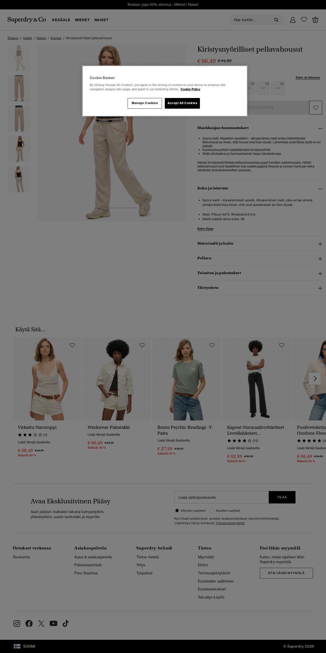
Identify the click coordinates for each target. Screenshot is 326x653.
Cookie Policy (190, 89)
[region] (165, 91)
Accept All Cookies (182, 103)
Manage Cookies (145, 103)
